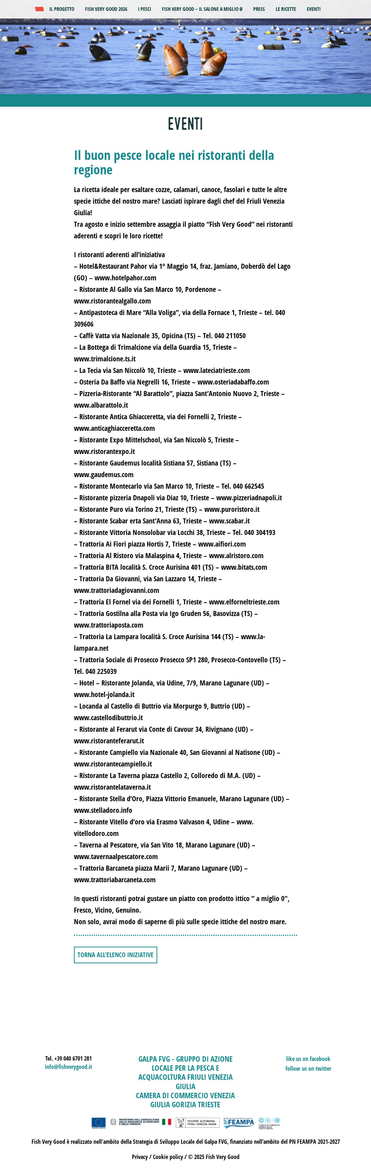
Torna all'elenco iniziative (116, 954)
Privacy (140, 1157)
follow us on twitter (307, 1069)
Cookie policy (168, 1157)
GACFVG (185, 1035)
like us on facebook (307, 1059)
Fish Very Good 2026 (106, 8)
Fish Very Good (25, 9)
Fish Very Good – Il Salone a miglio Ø (202, 8)
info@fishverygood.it (68, 1067)
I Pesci (144, 8)
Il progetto (61, 8)
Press (259, 8)
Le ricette (286, 8)
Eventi (314, 8)
